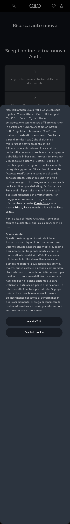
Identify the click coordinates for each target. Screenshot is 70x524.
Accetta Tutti (34, 321)
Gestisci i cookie (34, 332)
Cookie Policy (42, 203)
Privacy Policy (22, 207)
